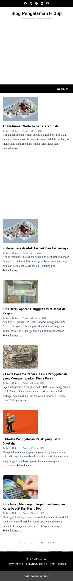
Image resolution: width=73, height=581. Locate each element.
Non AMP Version (36, 559)
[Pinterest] (36, 3)
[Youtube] (47, 3)
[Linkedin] (42, 3)
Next (50, 542)
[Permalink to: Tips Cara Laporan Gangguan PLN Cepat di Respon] (36, 293)
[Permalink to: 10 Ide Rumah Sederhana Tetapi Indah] (36, 110)
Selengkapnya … (12, 148)
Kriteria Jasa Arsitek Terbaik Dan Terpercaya (35, 248)
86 (42, 542)
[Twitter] (31, 3)
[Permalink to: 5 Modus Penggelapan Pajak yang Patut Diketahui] (36, 423)
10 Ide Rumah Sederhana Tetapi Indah (30, 126)
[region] (36, 51)
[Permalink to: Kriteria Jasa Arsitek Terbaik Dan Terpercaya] (36, 232)
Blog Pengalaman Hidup (36, 13)
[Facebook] (25, 3)
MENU (64, 88)
